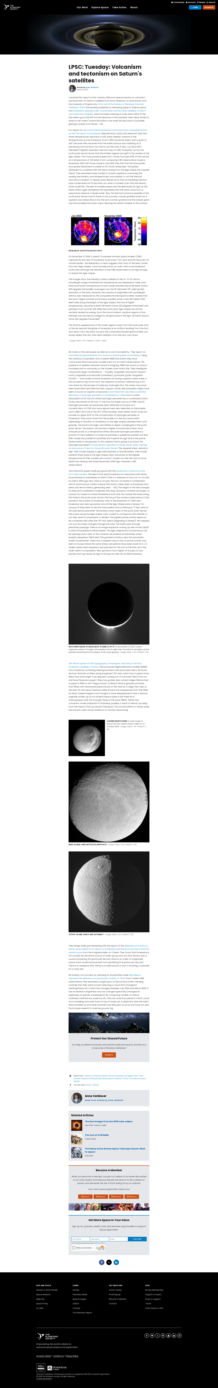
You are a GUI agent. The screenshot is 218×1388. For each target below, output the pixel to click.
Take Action (119, 7)
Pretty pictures (95, 1078)
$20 (116, 1196)
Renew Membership (154, 1290)
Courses (76, 1308)
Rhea (105, 1078)
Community (178, 2)
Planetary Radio (80, 1294)
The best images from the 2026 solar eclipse (109, 1121)
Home (88, 1085)
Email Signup (115, 1294)
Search (212, 2)
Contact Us (58, 1356)
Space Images (79, 1299)
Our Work (82, 7)
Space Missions (43, 1294)
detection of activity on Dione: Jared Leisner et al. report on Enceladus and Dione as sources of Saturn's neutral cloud (109, 949)
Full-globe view (131, 1075)
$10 (100, 1196)
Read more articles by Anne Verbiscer (104, 1100)
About (134, 7)
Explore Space (100, 7)
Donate (209, 7)
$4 (85, 1196)
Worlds (77, 1081)
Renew (202, 2)
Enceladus (119, 1075)
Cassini (87, 1075)
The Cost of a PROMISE (97, 1135)
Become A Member (117, 1299)
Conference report (99, 1075)
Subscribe (137, 1239)
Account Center (43, 1356)
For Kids (39, 1308)
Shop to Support (153, 1299)
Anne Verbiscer (95, 1096)
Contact (113, 1303)
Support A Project (153, 1294)
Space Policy (42, 1303)
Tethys (125, 1078)
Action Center (115, 1290)
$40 (132, 1196)
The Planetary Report (82, 1312)
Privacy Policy (100, 1243)
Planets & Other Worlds (47, 1290)
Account (192, 2)
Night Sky (40, 1299)
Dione (111, 1075)
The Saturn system (137, 1078)
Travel (148, 1303)
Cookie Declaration (44, 1379)
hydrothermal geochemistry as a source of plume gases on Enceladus (105, 355)
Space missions (115, 1078)
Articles (96, 1085)
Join (195, 7)
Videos (76, 1303)
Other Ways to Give (154, 1308)
